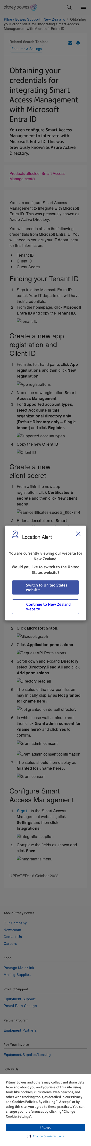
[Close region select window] (78, 533)
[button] (45, 1136)
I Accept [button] (45, 1127)
